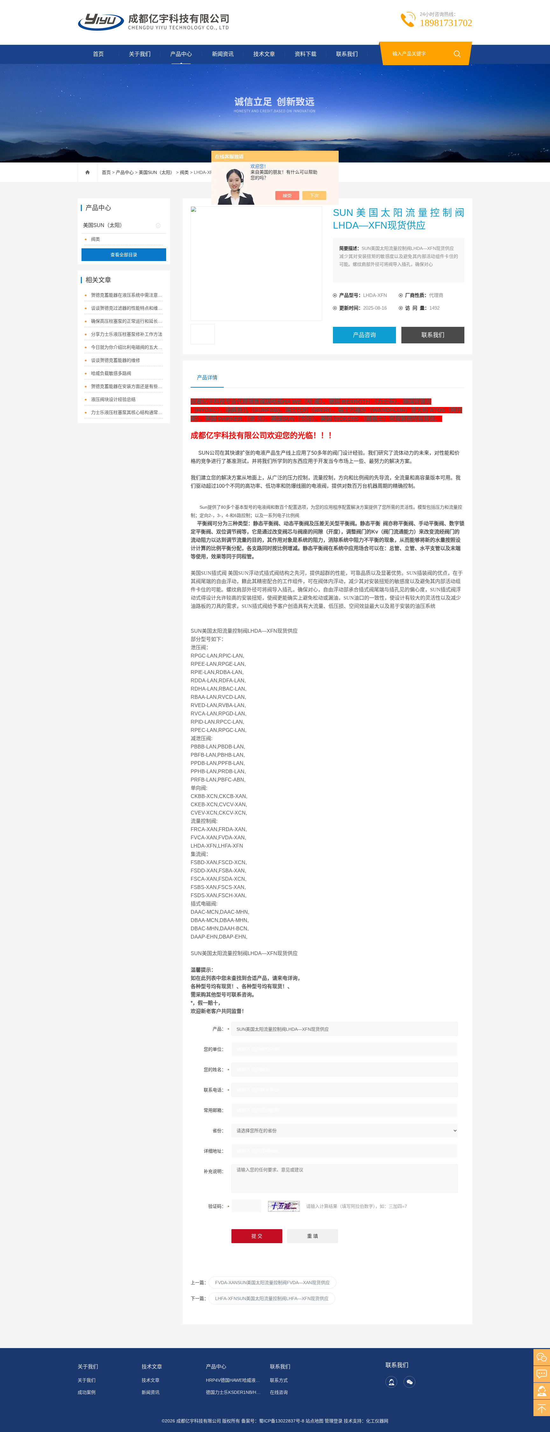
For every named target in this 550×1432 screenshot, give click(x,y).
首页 (98, 54)
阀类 (184, 172)
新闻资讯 (223, 54)
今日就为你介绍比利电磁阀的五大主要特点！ (127, 347)
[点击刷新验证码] (284, 1206)
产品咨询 (364, 335)
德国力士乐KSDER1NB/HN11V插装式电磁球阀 (234, 1392)
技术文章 (264, 54)
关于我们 (140, 54)
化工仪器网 (377, 1420)
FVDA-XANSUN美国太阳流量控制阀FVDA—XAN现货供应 (272, 1282)
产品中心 (181, 54)
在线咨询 (279, 1392)
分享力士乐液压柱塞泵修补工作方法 (126, 334)
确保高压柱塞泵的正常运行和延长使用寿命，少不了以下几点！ (127, 321)
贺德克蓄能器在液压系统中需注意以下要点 (127, 295)
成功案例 (86, 1392)
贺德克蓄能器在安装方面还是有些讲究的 (127, 386)
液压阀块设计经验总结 (113, 399)
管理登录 (333, 1420)
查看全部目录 (123, 254)
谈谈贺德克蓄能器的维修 (115, 360)
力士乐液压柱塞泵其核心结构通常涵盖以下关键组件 (127, 412)
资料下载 (305, 54)
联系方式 (279, 1380)
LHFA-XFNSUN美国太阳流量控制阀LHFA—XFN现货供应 (271, 1298)
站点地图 (314, 1420)
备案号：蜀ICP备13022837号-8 (272, 1420)
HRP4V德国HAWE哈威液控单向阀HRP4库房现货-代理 (234, 1380)
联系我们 (347, 54)
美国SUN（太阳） (157, 172)
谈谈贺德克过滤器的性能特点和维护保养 (127, 308)
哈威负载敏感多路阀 (111, 373)
